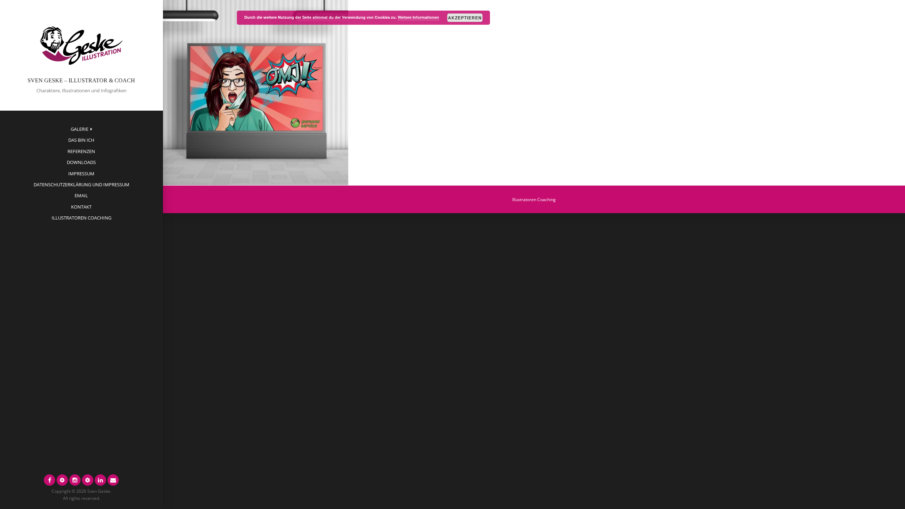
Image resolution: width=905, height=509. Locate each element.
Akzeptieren (465, 17)
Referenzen (81, 151)
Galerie (79, 129)
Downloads (81, 162)
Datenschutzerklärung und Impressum (81, 184)
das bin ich (81, 140)
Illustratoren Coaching (81, 218)
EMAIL (81, 195)
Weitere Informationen (418, 17)
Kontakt (81, 207)
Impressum (81, 173)
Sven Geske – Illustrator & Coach (81, 80)
